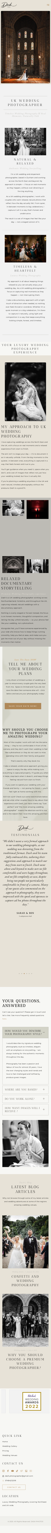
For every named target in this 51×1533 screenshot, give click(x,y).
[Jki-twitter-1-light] (22, 1471)
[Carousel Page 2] (21, 973)
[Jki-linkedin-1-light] (26, 1471)
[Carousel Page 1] (19, 973)
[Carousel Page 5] (29, 973)
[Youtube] (12, 1471)
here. (4, 1019)
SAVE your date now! (23, 706)
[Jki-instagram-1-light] (3, 1471)
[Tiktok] (17, 1471)
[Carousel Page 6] (31, 973)
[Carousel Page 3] (24, 973)
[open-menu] (48, 5)
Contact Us (14, 1487)
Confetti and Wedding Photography (25, 1281)
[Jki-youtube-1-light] (31, 1471)
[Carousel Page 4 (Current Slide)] (26, 973)
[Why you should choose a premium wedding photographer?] (25, 1320)
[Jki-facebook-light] (8, 1471)
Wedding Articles (18, 1272)
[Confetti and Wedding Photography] (25, 1241)
